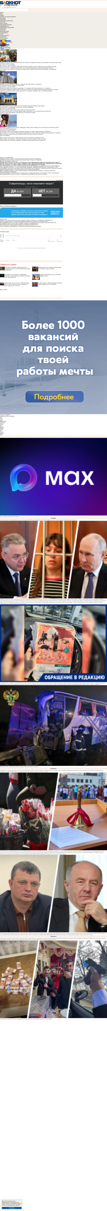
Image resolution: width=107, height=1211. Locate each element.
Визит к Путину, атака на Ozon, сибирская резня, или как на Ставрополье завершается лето (19, 599)
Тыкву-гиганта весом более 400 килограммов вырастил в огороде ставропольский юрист (39, 939)
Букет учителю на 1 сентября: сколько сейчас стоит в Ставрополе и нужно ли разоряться (19, 851)
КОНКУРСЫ (3, 19)
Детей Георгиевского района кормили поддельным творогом (14, 225)
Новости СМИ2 (3, 289)
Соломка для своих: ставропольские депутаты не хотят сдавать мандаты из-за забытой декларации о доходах (26, 67)
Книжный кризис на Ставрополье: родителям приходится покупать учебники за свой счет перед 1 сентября (22, 682)
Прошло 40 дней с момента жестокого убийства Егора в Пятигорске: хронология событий (21, 134)
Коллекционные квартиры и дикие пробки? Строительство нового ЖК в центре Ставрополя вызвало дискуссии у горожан (29, 89)
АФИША (2, 15)
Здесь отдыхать (4, 92)
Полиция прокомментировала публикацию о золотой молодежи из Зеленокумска (72, 852)
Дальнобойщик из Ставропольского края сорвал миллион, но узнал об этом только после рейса (30, 771)
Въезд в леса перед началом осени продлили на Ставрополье (76, 938)
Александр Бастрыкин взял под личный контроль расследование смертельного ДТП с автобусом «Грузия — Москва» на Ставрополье (37, 684)
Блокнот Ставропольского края (21, 226)
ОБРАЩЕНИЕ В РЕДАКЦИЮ (7, 27)
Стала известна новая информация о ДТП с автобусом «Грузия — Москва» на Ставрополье (82, 684)
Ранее (13, 240)
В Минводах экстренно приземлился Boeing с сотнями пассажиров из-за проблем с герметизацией (59, 600)
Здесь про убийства (4, 113)
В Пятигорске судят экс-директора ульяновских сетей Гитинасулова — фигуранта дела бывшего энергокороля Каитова (24, 933)
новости (2, 226)
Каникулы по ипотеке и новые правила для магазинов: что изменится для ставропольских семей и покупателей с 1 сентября (62, 851)
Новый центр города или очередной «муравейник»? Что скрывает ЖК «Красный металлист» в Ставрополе (25, 88)
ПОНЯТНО (12, 1208)
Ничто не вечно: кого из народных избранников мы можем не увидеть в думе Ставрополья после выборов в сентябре (28, 66)
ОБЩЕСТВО (3, 28)
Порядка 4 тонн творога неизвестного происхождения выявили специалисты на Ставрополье (22, 220)
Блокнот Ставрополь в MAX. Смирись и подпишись (9, 516)
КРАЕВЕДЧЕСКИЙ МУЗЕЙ (6, 20)
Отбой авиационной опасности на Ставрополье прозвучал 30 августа (20, 602)
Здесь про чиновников (5, 48)
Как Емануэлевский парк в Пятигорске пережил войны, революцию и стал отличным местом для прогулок (25, 111)
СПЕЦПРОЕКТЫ (4, 32)
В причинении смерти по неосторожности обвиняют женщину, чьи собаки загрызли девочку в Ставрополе (25, 131)
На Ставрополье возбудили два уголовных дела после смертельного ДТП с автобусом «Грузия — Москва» (56, 602)
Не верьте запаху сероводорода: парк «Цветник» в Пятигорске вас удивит (17, 112)
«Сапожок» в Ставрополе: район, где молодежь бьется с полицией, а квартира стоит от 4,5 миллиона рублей (26, 90)
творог (30, 226)
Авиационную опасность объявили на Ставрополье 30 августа (91, 602)
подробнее (11, 416)
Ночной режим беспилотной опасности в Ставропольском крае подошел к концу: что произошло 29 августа (72, 934)
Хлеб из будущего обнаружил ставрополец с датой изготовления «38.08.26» (51, 770)
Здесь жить (2, 70)
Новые (2, 240)
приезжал (57, 173)
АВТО (1, 14)
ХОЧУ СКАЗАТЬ (4, 38)
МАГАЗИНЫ (7, 47)
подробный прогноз (4, 416)
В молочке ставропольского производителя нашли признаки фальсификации (47, 938)
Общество (2, 157)
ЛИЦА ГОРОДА (3, 23)
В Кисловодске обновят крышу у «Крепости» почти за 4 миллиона (25, 600)
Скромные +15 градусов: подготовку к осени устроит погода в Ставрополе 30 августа (18, 770)
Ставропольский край (9, 226)
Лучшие (8, 240)
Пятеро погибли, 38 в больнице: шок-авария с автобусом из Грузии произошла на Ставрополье (20, 766)
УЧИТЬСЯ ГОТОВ (8, 42)
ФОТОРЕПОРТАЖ (4, 35)
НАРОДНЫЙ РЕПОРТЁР (6, 24)
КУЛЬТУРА (2, 22)
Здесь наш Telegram (5, 135)
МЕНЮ (1, 12)
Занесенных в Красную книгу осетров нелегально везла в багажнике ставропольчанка (38, 852)
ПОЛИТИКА (3, 30)
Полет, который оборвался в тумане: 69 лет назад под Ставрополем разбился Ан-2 (66, 933)
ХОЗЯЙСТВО (3, 36)
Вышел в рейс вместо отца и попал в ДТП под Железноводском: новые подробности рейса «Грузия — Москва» (61, 599)
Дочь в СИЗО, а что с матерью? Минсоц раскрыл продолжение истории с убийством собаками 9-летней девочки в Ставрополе (30, 132)
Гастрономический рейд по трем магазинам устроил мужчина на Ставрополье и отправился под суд (27, 934)
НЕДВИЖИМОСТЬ (4, 26)
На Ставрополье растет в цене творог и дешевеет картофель (14, 223)
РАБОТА (9, 40)
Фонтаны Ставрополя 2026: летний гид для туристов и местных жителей (17, 109)
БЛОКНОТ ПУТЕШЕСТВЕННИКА (8, 16)
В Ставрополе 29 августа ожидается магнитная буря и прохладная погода (16, 938)
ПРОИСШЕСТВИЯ (4, 31)
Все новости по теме (5, 65)
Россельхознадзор (36, 226)
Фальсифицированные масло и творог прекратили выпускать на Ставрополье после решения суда (23, 222)
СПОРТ (1, 34)
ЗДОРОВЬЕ (3, 18)
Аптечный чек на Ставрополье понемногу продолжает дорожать (14, 603)
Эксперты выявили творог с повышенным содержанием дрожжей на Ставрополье (19, 221)
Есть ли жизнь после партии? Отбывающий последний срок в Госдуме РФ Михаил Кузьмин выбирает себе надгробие (28, 69)
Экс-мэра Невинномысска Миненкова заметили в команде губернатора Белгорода (60, 682)
